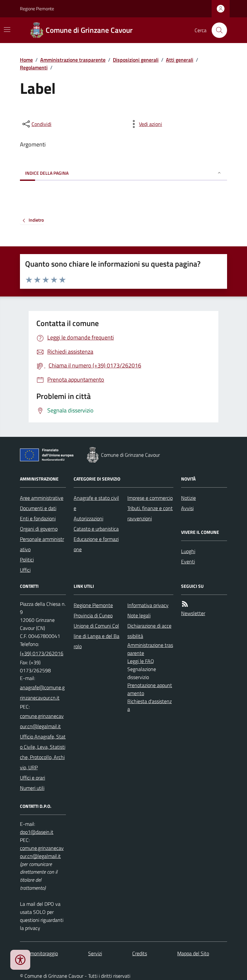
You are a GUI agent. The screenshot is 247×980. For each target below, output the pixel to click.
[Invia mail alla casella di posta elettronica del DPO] (36, 832)
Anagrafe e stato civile (96, 503)
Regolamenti (34, 67)
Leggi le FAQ (140, 661)
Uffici (25, 570)
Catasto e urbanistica (96, 529)
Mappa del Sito (193, 953)
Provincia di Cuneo (93, 615)
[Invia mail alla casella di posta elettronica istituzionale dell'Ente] (43, 692)
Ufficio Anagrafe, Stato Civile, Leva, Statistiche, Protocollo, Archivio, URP (43, 752)
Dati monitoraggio (39, 953)
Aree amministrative (41, 498)
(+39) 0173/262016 (41, 653)
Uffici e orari (32, 777)
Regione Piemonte (37, 8)
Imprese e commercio (150, 498)
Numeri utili (32, 788)
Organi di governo (39, 529)
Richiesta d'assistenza (149, 705)
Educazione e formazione (96, 544)
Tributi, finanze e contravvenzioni (150, 513)
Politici (27, 559)
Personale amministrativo (42, 544)
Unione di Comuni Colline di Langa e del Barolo (96, 636)
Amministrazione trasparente (72, 60)
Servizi (95, 953)
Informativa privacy (148, 605)
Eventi (188, 561)
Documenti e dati (38, 508)
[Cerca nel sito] (216, 30)
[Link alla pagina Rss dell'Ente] (185, 604)
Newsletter (193, 613)
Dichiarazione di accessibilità (149, 631)
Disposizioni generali (136, 60)
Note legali (139, 615)
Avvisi (187, 508)
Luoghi (188, 551)
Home (26, 60)
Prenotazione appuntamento (149, 689)
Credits (139, 953)
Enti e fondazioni (38, 518)
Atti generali (179, 60)
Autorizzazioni (88, 518)
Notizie (188, 498)
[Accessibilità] (20, 960)
